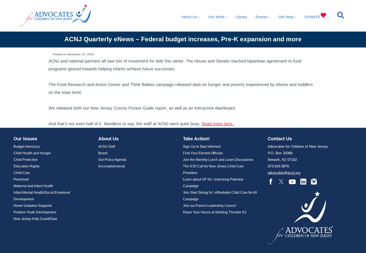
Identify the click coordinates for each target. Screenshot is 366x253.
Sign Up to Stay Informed (201, 146)
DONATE (312, 17)
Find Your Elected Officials (203, 153)
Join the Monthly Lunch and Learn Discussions (218, 159)
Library (241, 17)
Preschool (21, 179)
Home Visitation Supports (33, 205)
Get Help (285, 17)
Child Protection (26, 159)
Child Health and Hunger (32, 153)
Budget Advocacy (27, 146)
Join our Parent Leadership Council (209, 205)
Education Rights (26, 166)
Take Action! (196, 138)
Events (261, 17)
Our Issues (25, 138)
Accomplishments (111, 166)
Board (102, 153)
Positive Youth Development (35, 212)
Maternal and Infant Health (33, 186)
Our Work (216, 17)
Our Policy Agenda (112, 159)
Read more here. (218, 123)
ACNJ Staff (106, 146)
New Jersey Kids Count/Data (35, 219)
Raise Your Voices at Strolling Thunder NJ (214, 212)
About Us (189, 17)
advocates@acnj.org (284, 173)
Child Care (22, 173)
